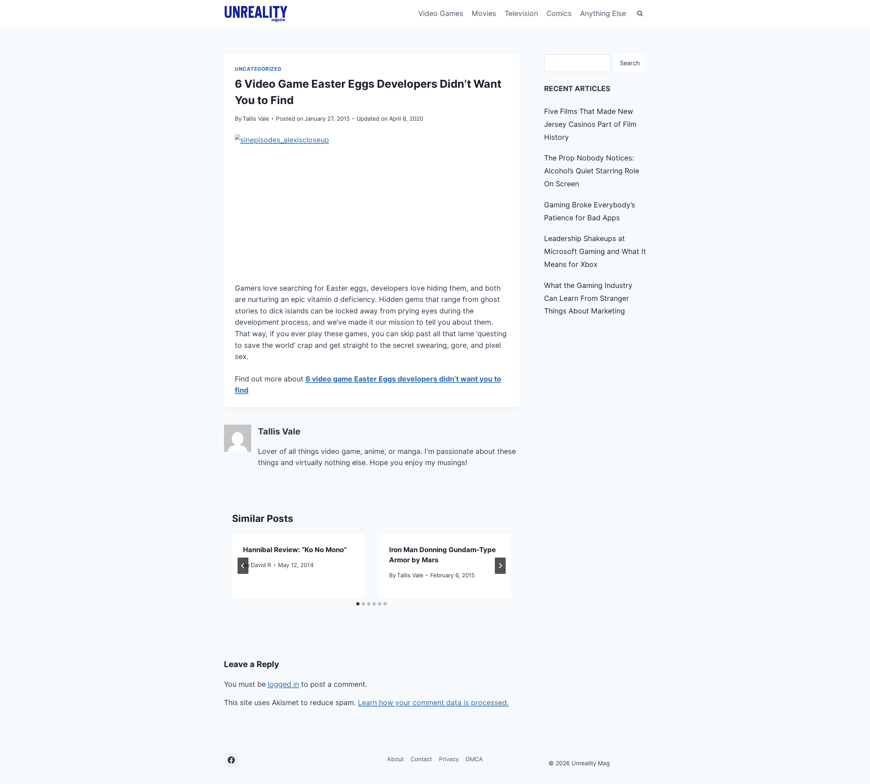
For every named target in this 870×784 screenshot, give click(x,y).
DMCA (474, 759)
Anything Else (603, 13)
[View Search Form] (640, 13)
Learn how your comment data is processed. (433, 702)
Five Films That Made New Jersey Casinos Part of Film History (590, 124)
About (395, 759)
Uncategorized (258, 69)
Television (521, 13)
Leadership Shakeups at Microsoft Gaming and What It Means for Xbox (595, 251)
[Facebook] (231, 760)
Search (630, 63)
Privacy (449, 759)
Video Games (440, 13)
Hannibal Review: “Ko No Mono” (295, 550)
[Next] (500, 566)
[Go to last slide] (243, 566)
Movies (484, 13)
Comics (559, 13)
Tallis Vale (256, 118)
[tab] (358, 604)
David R (261, 565)
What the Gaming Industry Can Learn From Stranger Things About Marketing (588, 298)
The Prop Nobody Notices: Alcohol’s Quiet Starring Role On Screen (591, 171)
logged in (283, 684)
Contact (421, 759)
